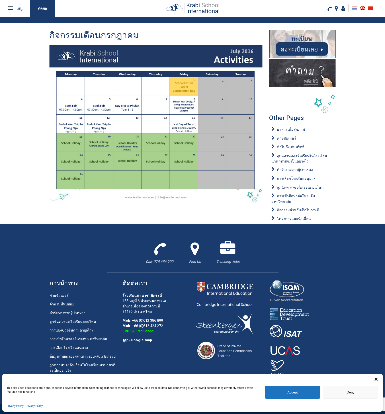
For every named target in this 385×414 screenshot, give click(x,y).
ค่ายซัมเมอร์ (286, 138)
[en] (362, 8)
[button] (376, 379)
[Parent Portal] (343, 8)
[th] (354, 8)
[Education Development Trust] (289, 314)
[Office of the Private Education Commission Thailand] (225, 350)
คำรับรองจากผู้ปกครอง (295, 170)
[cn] (370, 8)
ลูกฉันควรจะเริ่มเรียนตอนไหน (300, 187)
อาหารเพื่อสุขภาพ (291, 129)
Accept (292, 392)
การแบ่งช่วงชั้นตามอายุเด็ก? (71, 330)
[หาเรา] (336, 8)
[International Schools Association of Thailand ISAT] (289, 332)
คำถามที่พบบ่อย (61, 304)
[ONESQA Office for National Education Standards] (289, 367)
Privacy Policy (15, 406)
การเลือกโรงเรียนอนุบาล (296, 178)
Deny (350, 392)
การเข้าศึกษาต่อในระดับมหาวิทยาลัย (78, 339)
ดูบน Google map (137, 340)
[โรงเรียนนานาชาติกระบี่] (192, 8)
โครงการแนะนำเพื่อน (294, 219)
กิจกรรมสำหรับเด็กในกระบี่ (298, 210)
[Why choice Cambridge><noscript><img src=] (225, 294)
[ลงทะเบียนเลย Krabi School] (302, 44)
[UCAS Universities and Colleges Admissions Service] (289, 350)
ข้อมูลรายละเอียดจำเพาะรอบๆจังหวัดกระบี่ (82, 356)
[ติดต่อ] (329, 8)
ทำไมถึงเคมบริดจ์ (290, 147)
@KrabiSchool (143, 331)
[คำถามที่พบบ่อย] (302, 73)
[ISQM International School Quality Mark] (289, 292)
